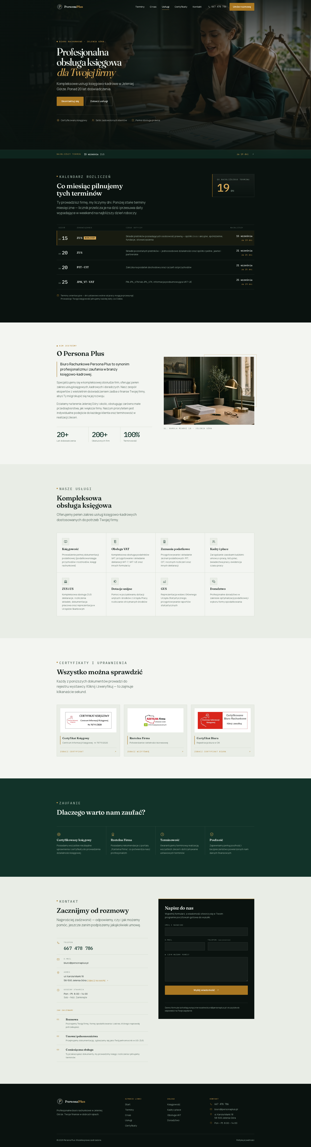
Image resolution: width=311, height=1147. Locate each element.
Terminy (139, 6)
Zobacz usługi (99, 101)
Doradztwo (173, 1120)
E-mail (168, 940)
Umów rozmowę (242, 6)
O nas (153, 6)
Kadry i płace (174, 1109)
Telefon (219, 940)
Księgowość (173, 1104)
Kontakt (197, 6)
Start (127, 1104)
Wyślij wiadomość (204, 990)
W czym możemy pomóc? (177, 955)
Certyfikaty (181, 6)
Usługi (165, 6)
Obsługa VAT (174, 1115)
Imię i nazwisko (174, 925)
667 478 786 (219, 6)
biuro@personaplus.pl (76, 963)
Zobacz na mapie (96, 980)
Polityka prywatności (245, 1140)
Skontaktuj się (70, 101)
